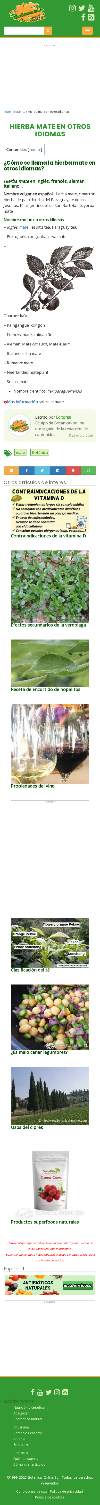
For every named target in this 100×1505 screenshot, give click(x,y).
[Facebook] (33, 1393)
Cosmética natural (27, 1419)
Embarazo (21, 1444)
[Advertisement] (50, 79)
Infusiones (21, 1427)
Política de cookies (49, 1497)
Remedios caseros (27, 1433)
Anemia (19, 1438)
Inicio (7, 112)
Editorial (63, 417)
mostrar (35, 149)
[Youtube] (40, 1393)
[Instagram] (57, 1393)
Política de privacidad (66, 1491)
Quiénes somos (25, 1458)
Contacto (20, 1452)
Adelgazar (21, 1413)
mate (23, 227)
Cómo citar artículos (29, 1464)
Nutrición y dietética (29, 1407)
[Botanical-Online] (27, 12)
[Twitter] (48, 1393)
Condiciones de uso (31, 1491)
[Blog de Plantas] (65, 1393)
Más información (22, 401)
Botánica (19, 112)
